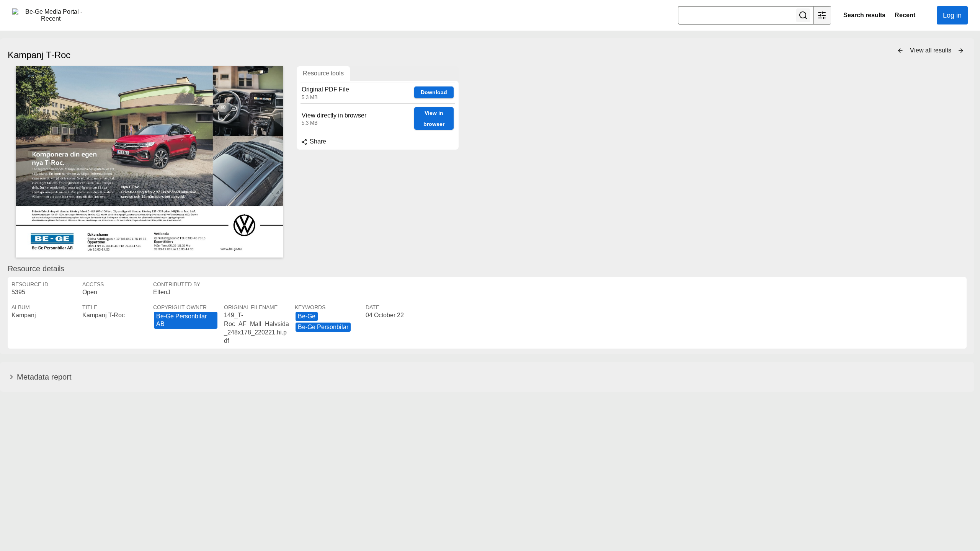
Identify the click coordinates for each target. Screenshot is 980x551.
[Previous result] (900, 50)
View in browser (433, 118)
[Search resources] (803, 15)
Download (434, 92)
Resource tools (323, 73)
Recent (905, 15)
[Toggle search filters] (822, 15)
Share (317, 141)
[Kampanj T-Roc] (149, 162)
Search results (864, 15)
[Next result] (961, 50)
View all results (931, 50)
